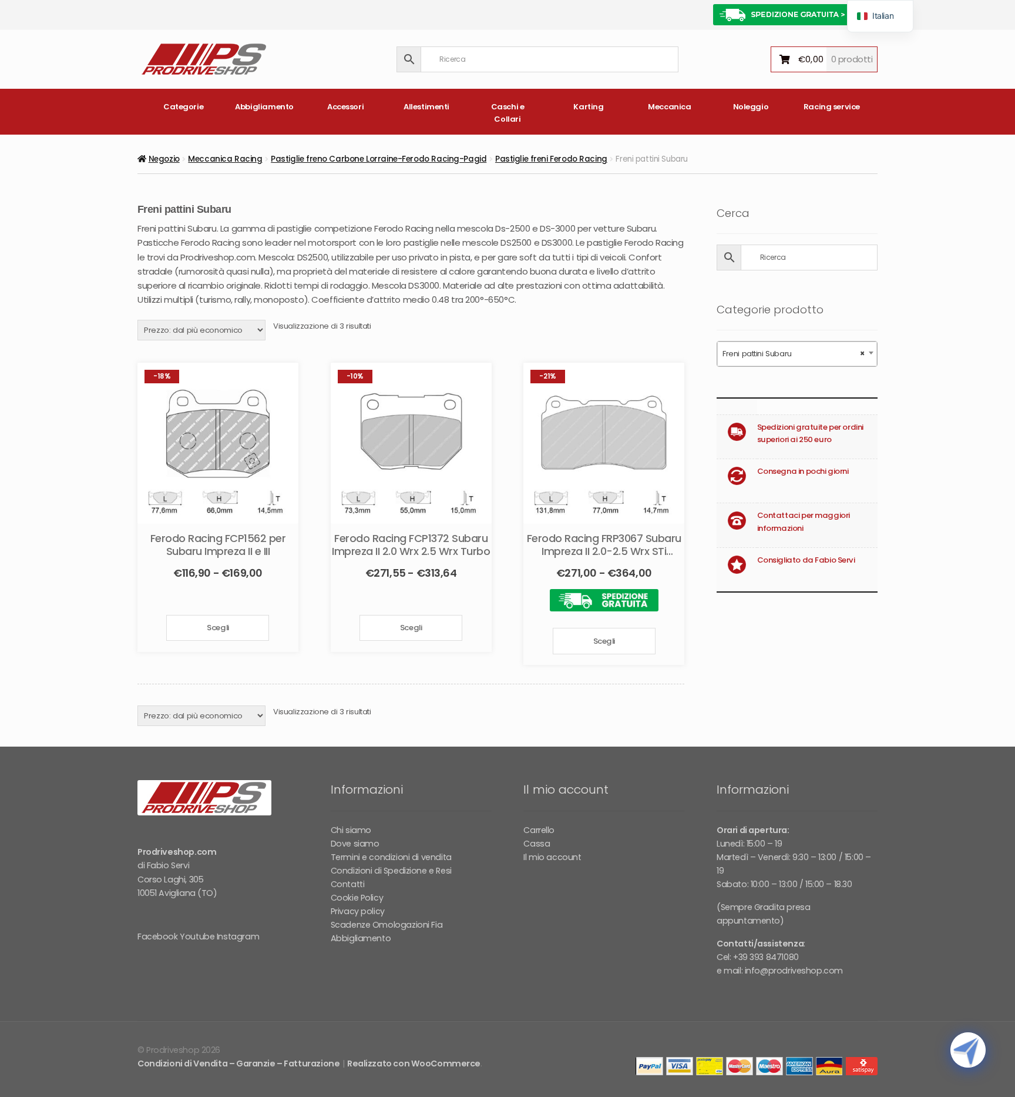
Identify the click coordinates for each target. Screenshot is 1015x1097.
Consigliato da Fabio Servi (806, 560)
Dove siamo (355, 843)
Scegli (217, 627)
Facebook (157, 936)
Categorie (183, 106)
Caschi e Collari (508, 113)
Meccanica (669, 106)
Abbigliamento (264, 106)
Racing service (832, 106)
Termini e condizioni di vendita (391, 857)
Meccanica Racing (225, 159)
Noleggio (751, 106)
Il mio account (552, 857)
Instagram (238, 936)
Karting (588, 106)
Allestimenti (426, 106)
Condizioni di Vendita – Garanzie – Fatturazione (238, 1063)
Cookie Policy (357, 898)
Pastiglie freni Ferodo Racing (551, 159)
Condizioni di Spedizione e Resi (391, 871)
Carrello (538, 830)
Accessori (345, 106)
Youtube (197, 936)
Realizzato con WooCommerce (413, 1063)
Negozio (164, 159)
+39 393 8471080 (766, 957)
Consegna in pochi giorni (803, 471)
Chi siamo (351, 830)
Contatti (348, 884)
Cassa (536, 843)
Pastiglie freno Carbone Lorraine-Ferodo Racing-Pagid (378, 159)
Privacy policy (358, 911)
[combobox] (797, 354)
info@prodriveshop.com (794, 970)
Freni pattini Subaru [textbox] (793, 353)
